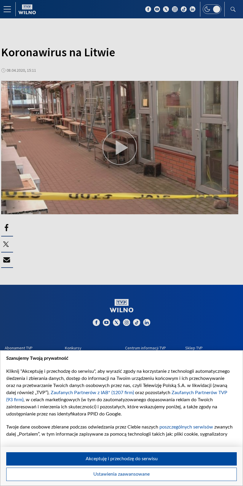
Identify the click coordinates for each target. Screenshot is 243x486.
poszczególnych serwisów (186, 427)
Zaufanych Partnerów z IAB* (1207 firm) (92, 392)
